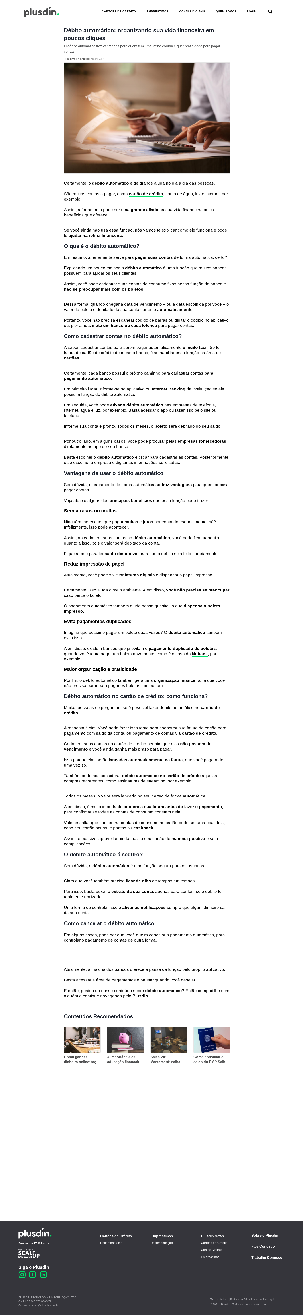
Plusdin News (212, 1236)
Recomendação (111, 1242)
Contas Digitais (211, 1249)
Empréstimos (162, 1236)
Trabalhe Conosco (266, 1257)
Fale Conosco (263, 1246)
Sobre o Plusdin (264, 1235)
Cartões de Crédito (116, 1236)
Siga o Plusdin (33, 1267)
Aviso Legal (267, 1299)
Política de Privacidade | (244, 1299)
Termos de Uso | (220, 1299)
